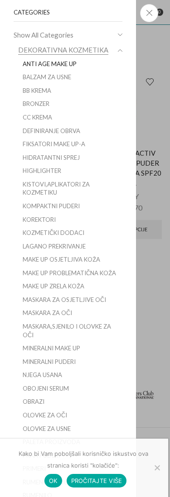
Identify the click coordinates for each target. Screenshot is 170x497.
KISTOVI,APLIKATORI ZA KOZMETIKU (56, 188)
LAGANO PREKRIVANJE (54, 246)
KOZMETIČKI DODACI (53, 232)
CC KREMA (37, 117)
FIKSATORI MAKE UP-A (54, 144)
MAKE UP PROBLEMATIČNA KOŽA (69, 273)
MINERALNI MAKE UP (51, 348)
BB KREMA (37, 90)
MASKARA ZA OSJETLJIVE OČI (64, 299)
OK (53, 480)
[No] (156, 467)
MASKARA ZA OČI (47, 312)
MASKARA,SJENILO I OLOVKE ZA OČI (67, 331)
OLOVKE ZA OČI (45, 415)
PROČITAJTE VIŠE (96, 480)
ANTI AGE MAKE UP (50, 63)
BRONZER (36, 103)
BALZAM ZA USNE (47, 77)
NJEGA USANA (42, 374)
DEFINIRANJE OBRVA (51, 130)
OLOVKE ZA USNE (47, 428)
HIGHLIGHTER (42, 170)
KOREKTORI (39, 219)
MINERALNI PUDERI (49, 361)
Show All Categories (43, 35)
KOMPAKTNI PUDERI (51, 206)
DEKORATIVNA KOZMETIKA (63, 50)
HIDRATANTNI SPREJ (51, 157)
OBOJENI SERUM (46, 388)
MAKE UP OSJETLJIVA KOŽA (61, 259)
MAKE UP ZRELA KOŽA (53, 286)
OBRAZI (33, 401)
